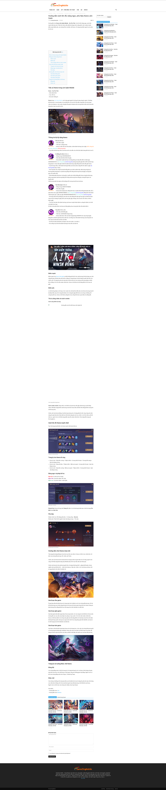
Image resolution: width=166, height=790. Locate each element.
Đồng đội (53, 81)
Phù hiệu (53, 70)
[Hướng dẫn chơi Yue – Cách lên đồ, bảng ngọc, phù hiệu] (86, 705)
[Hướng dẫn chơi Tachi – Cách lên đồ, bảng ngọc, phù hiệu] (55, 718)
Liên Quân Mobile (60, 13)
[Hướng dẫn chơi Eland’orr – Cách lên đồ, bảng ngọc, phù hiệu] (100, 32)
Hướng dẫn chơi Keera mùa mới (56, 71)
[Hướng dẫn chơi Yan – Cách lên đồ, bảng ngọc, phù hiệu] (55, 705)
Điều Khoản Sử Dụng (110, 788)
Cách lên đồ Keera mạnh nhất (56, 64)
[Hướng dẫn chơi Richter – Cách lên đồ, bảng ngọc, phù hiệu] (100, 63)
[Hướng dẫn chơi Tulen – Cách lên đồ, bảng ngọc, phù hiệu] (100, 38)
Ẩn (62, 52)
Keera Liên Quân (60, 276)
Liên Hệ (85, 9)
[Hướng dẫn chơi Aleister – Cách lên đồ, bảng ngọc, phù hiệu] (100, 26)
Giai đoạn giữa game (55, 75)
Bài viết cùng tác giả (62, 697)
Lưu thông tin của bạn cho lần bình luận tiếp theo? (60, 753)
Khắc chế (53, 83)
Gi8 (81, 9)
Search (109, 17)
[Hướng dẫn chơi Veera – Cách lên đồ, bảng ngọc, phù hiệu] (100, 44)
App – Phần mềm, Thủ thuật (68, 9)
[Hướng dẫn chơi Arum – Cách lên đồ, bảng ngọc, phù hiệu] (100, 82)
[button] (116, 10)
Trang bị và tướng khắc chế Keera (57, 79)
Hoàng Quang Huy (54, 20)
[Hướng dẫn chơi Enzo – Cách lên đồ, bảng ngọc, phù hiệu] (100, 69)
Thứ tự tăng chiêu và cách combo (58, 62)
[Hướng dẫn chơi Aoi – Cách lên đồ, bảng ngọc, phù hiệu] (71, 718)
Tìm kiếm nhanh (100, 15)
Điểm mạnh (53, 58)
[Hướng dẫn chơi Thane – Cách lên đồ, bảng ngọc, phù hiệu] (100, 94)
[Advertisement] (71, 41)
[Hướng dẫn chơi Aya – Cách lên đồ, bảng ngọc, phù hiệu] (71, 705)
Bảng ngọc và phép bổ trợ (57, 68)
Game (58, 9)
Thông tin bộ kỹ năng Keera (55, 56)
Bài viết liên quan (52, 697)
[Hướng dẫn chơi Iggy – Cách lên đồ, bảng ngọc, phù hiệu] (86, 718)
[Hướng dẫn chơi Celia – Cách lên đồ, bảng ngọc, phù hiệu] (100, 88)
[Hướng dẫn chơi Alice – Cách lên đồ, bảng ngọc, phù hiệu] (100, 75)
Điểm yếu (53, 60)
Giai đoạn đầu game (55, 73)
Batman (59, 692)
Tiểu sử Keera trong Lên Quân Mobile (57, 55)
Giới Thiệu (103, 788)
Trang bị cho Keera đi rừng (57, 66)
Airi (58, 690)
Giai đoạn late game (55, 77)
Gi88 (84, 778)
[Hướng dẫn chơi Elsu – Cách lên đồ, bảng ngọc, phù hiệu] (100, 51)
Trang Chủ (52, 9)
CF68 (78, 9)
